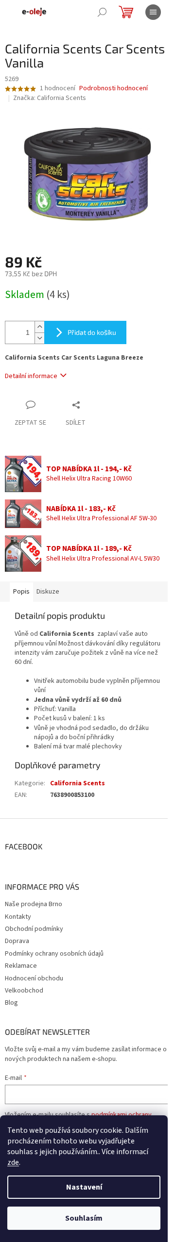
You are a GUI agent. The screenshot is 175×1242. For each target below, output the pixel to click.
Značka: (49, 98)
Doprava (17, 941)
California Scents (77, 783)
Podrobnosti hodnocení (113, 88)
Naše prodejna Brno (33, 904)
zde (13, 1162)
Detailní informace (31, 376)
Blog (11, 1003)
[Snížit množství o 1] (39, 338)
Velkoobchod (24, 990)
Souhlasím (84, 1218)
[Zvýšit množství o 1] (39, 326)
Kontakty (18, 917)
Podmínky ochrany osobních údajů (54, 954)
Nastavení (84, 1187)
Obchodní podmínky (34, 929)
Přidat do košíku (92, 332)
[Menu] (153, 12)
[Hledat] (102, 12)
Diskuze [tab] (47, 591)
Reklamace (21, 966)
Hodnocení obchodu (34, 978)
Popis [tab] (21, 591)
